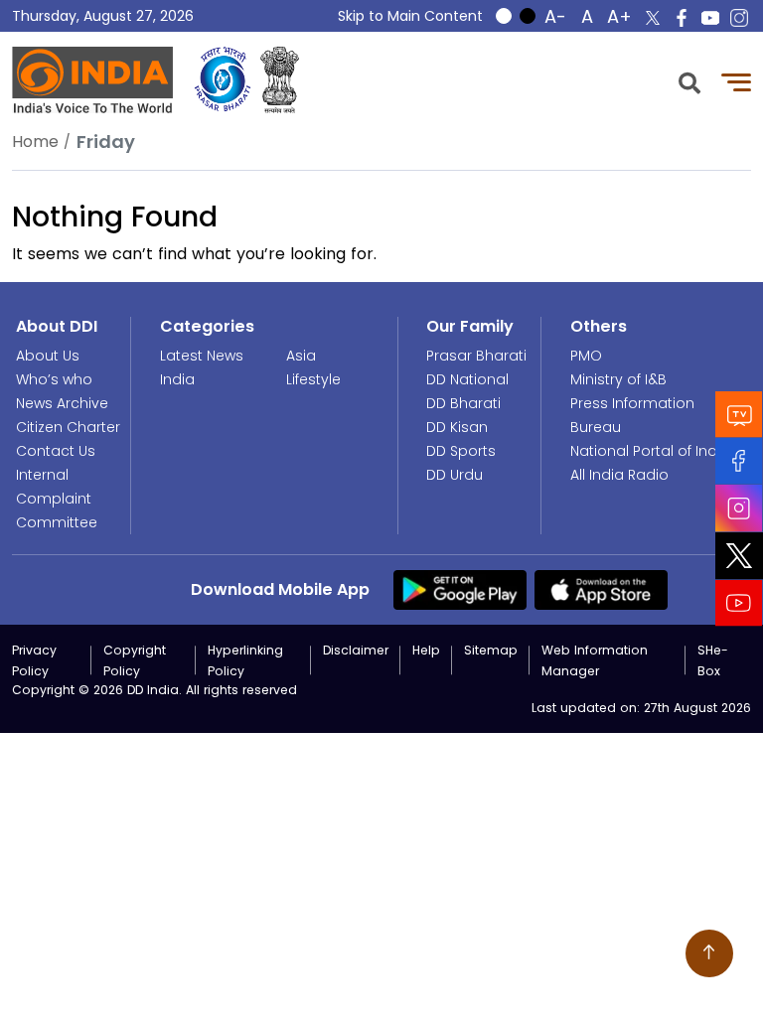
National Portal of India (650, 451)
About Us (47, 355)
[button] (689, 81)
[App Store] (601, 589)
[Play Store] (460, 589)
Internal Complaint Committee (56, 498)
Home (35, 141)
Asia (301, 355)
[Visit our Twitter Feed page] (739, 556)
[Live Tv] (739, 414)
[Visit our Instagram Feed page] (739, 508)
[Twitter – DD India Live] (653, 18)
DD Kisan (457, 427)
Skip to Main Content (410, 16)
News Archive (62, 403)
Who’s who (54, 379)
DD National (467, 379)
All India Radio (619, 475)
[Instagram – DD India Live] (739, 18)
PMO (586, 355)
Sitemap (491, 650)
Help (426, 650)
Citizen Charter (68, 427)
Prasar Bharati (476, 355)
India (177, 379)
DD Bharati (463, 403)
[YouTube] (739, 603)
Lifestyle (313, 379)
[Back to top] (709, 953)
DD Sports (461, 451)
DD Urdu (454, 475)
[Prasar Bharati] (222, 80)
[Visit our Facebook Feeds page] (739, 461)
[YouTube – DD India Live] (710, 18)
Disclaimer (355, 650)
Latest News (201, 355)
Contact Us (55, 451)
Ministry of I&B (618, 379)
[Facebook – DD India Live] (681, 18)
